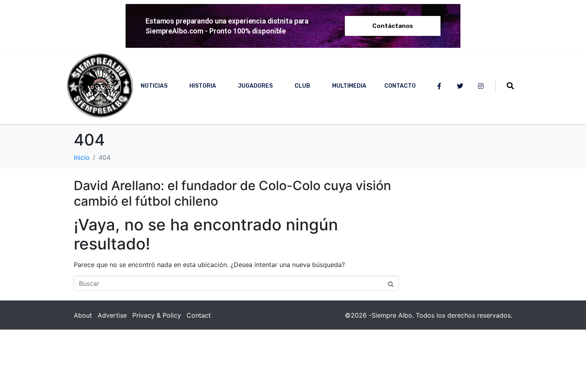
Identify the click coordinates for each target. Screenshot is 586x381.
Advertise (112, 315)
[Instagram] (480, 86)
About (83, 315)
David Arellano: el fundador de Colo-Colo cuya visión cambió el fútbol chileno (232, 193)
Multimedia (349, 85)
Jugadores (255, 85)
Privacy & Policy (156, 315)
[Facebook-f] (439, 86)
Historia (202, 85)
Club (302, 85)
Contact (199, 315)
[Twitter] (460, 86)
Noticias (154, 85)
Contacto (400, 85)
